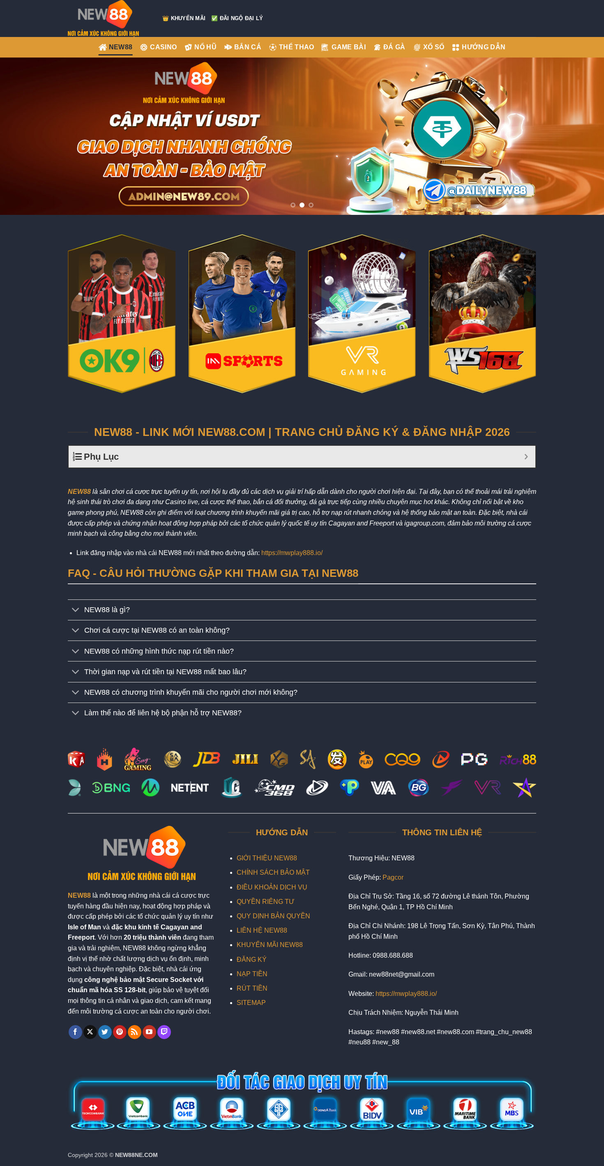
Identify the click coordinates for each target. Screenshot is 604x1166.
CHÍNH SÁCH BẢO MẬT (273, 872)
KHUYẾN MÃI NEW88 (270, 944)
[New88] (109, 18)
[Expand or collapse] (526, 456)
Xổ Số (434, 47)
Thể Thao (296, 47)
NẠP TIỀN (252, 973)
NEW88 (121, 47)
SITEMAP (251, 1002)
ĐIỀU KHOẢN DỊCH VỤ (272, 887)
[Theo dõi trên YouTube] (149, 1032)
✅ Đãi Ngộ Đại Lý (237, 18)
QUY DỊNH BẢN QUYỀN (273, 916)
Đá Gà (394, 47)
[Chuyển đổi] (76, 611)
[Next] (581, 136)
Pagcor (393, 877)
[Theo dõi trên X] (90, 1032)
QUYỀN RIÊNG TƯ (266, 901)
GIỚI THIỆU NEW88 (267, 858)
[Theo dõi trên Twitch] (164, 1032)
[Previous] (22, 136)
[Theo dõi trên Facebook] (75, 1032)
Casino (163, 47)
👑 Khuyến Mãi (183, 18)
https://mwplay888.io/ (292, 552)
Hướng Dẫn (483, 47)
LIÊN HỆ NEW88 (262, 930)
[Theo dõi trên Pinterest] (120, 1032)
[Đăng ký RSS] (134, 1032)
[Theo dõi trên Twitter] (105, 1032)
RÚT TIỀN (252, 988)
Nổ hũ (205, 47)
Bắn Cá (247, 47)
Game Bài (349, 47)
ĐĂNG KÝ (252, 959)
